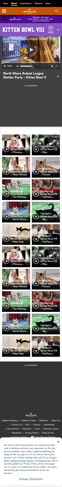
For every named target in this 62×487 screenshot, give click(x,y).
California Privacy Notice (21, 461)
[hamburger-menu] (4, 11)
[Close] (58, 442)
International (13, 429)
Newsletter (17, 433)
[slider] (31, 62)
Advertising (49, 425)
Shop (5, 4)
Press (37, 429)
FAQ (27, 425)
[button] (16, 53)
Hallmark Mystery (10, 421)
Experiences (25, 4)
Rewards (38, 4)
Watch (14, 4)
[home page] (30, 11)
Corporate (26, 429)
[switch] (17, 66)
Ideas (48, 4)
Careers (36, 425)
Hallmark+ (43, 421)
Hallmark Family (28, 421)
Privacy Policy (31, 433)
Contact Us (16, 425)
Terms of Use (48, 433)
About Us (56, 421)
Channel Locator (51, 429)
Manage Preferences (31, 479)
